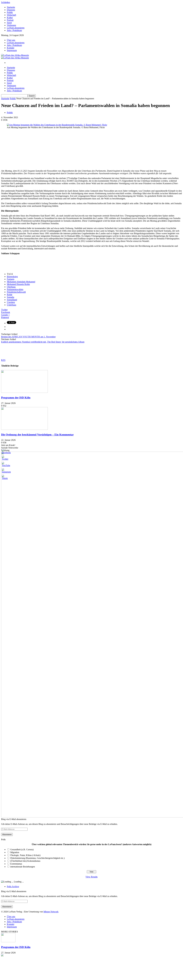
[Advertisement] (22, 149)
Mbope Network (50, 911)
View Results (91, 877)
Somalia (10, 297)
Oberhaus (11, 287)
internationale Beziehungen (22, 866)
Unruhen (11, 302)
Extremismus (16, 864)
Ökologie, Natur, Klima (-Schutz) (25, 855)
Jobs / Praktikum (14, 30)
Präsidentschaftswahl (16, 292)
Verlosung (11, 25)
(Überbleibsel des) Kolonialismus (25, 861)
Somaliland (12, 299)
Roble (9, 294)
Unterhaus (11, 305)
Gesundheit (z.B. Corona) (22, 849)
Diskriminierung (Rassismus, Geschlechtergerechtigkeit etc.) (37, 858)
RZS (3, 360)
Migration (14, 852)
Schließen (5, 2)
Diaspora (11, 10)
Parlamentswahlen (15, 289)
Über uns (11, 40)
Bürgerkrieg (12, 276)
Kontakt (10, 48)
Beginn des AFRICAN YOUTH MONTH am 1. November (28, 336)
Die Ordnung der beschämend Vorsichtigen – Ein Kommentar (37, 434)
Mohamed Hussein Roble (18, 284)
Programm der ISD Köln (15, 397)
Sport (9, 22)
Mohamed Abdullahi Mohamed (21, 281)
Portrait (10, 20)
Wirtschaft (11, 15)
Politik (10, 12)
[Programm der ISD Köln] (24, 392)
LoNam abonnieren (15, 28)
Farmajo (10, 279)
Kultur (10, 17)
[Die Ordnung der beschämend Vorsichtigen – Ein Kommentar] (24, 429)
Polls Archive (13, 886)
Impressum (12, 50)
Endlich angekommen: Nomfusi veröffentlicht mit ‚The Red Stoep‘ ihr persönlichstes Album (42, 342)
